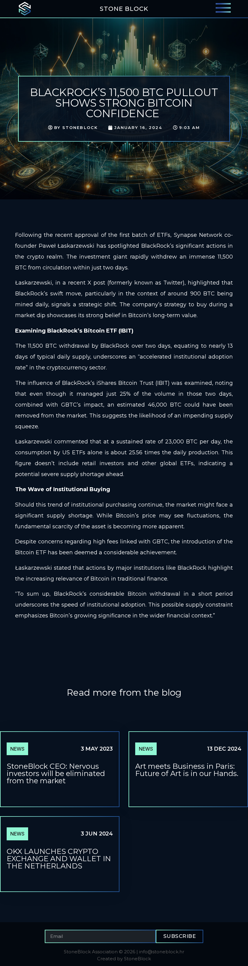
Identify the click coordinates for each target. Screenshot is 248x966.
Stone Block (124, 8)
